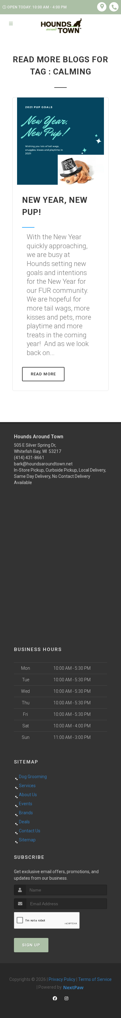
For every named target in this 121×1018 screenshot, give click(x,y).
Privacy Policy (62, 979)
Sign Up (31, 945)
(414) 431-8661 (29, 457)
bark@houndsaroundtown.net (43, 463)
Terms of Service (95, 979)
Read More (43, 374)
